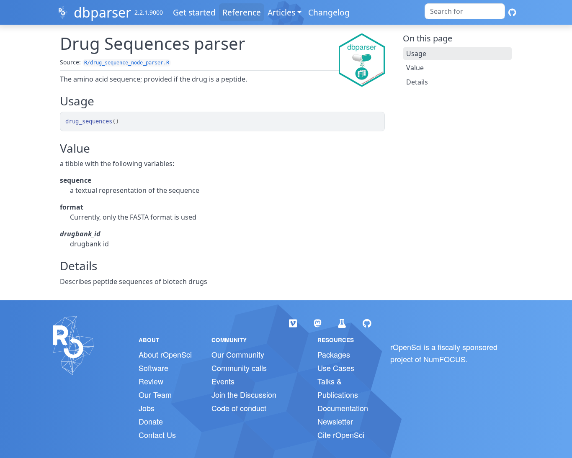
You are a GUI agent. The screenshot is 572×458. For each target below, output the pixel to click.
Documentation (342, 407)
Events (222, 381)
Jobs (147, 407)
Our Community (237, 354)
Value (415, 67)
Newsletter (335, 421)
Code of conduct (238, 407)
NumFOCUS (444, 358)
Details (417, 82)
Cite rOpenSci (340, 434)
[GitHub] (512, 12)
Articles (281, 12)
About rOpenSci (165, 354)
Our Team (155, 394)
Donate (151, 421)
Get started (194, 12)
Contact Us (157, 434)
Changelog (329, 12)
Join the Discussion (243, 394)
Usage (416, 53)
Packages (333, 354)
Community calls (239, 367)
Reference (241, 12)
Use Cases (335, 367)
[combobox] (465, 11)
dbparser (102, 12)
